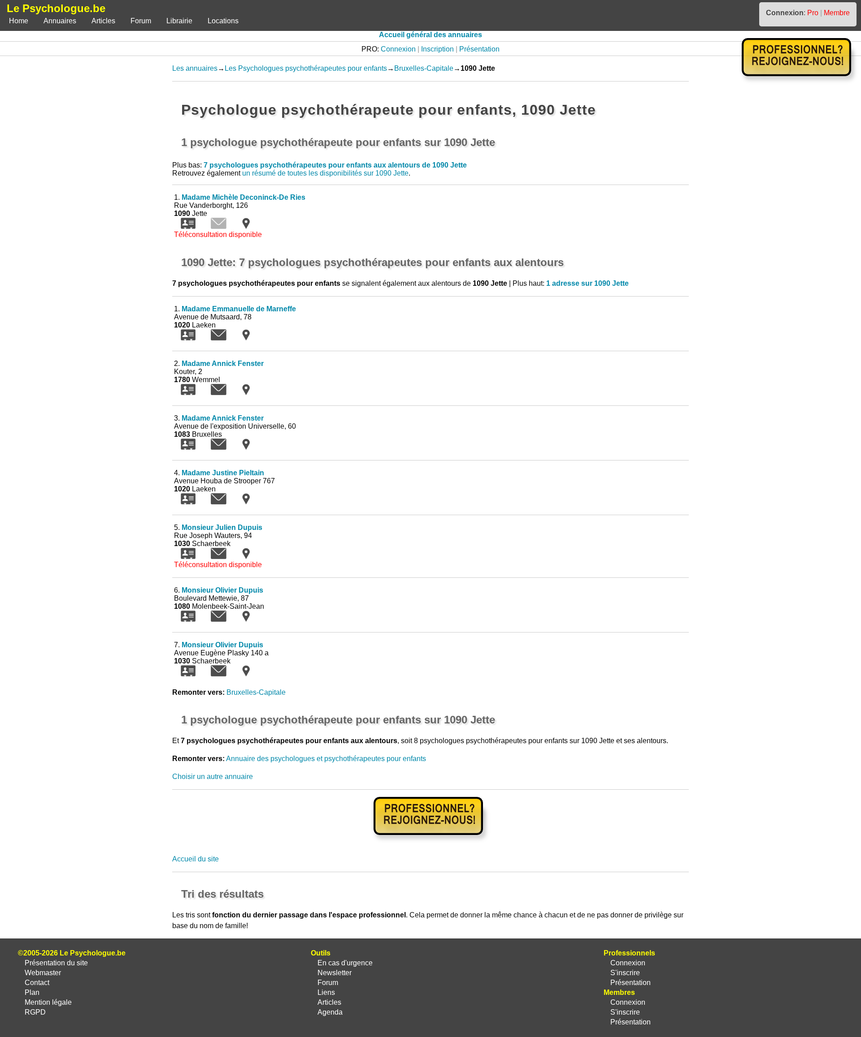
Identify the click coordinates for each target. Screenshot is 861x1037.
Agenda (330, 1012)
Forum (140, 21)
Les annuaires (194, 68)
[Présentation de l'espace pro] (431, 841)
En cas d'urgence (345, 963)
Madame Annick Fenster (223, 363)
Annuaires (59, 21)
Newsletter (334, 973)
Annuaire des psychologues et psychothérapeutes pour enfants (326, 758)
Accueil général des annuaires (430, 35)
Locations (223, 21)
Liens (326, 992)
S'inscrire (625, 973)
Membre (837, 13)
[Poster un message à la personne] (218, 338)
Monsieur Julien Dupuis (222, 527)
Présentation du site (56, 963)
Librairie (179, 21)
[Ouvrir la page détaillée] (188, 226)
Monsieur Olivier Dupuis (222, 590)
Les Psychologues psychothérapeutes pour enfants (306, 68)
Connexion (398, 49)
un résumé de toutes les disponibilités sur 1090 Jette (325, 173)
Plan (32, 992)
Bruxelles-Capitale (423, 68)
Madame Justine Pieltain (223, 473)
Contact (37, 982)
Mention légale (48, 1002)
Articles (103, 21)
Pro (812, 13)
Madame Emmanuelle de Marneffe (239, 309)
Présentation (479, 49)
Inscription (437, 49)
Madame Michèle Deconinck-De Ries (243, 197)
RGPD (35, 1012)
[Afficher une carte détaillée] (246, 226)
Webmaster (43, 973)
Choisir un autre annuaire (212, 776)
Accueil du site (195, 859)
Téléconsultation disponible (218, 234)
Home (18, 21)
